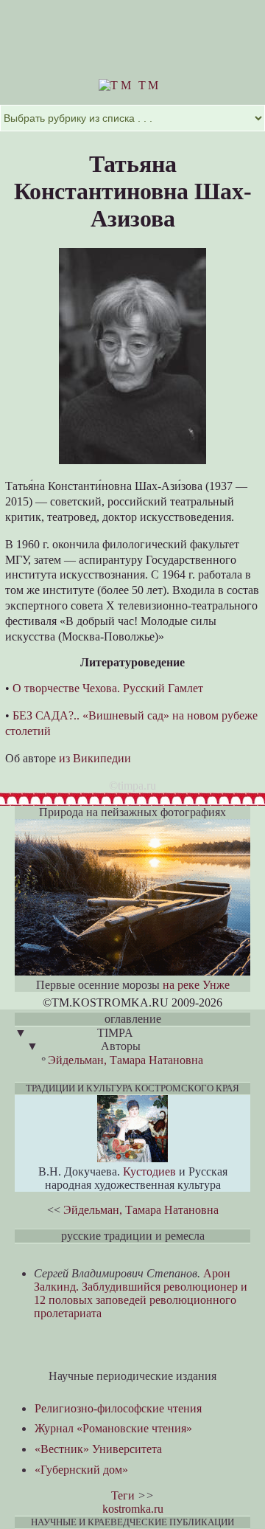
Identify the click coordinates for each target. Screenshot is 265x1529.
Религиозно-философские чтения (118, 1408)
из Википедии (95, 758)
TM (147, 85)
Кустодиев (149, 1171)
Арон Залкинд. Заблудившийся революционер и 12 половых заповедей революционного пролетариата (140, 1293)
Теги (123, 1495)
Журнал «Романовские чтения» (113, 1428)
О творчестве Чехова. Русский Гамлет (108, 688)
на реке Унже (196, 985)
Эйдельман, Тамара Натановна (125, 1060)
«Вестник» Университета (98, 1449)
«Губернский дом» (81, 1469)
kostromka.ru (132, 1508)
